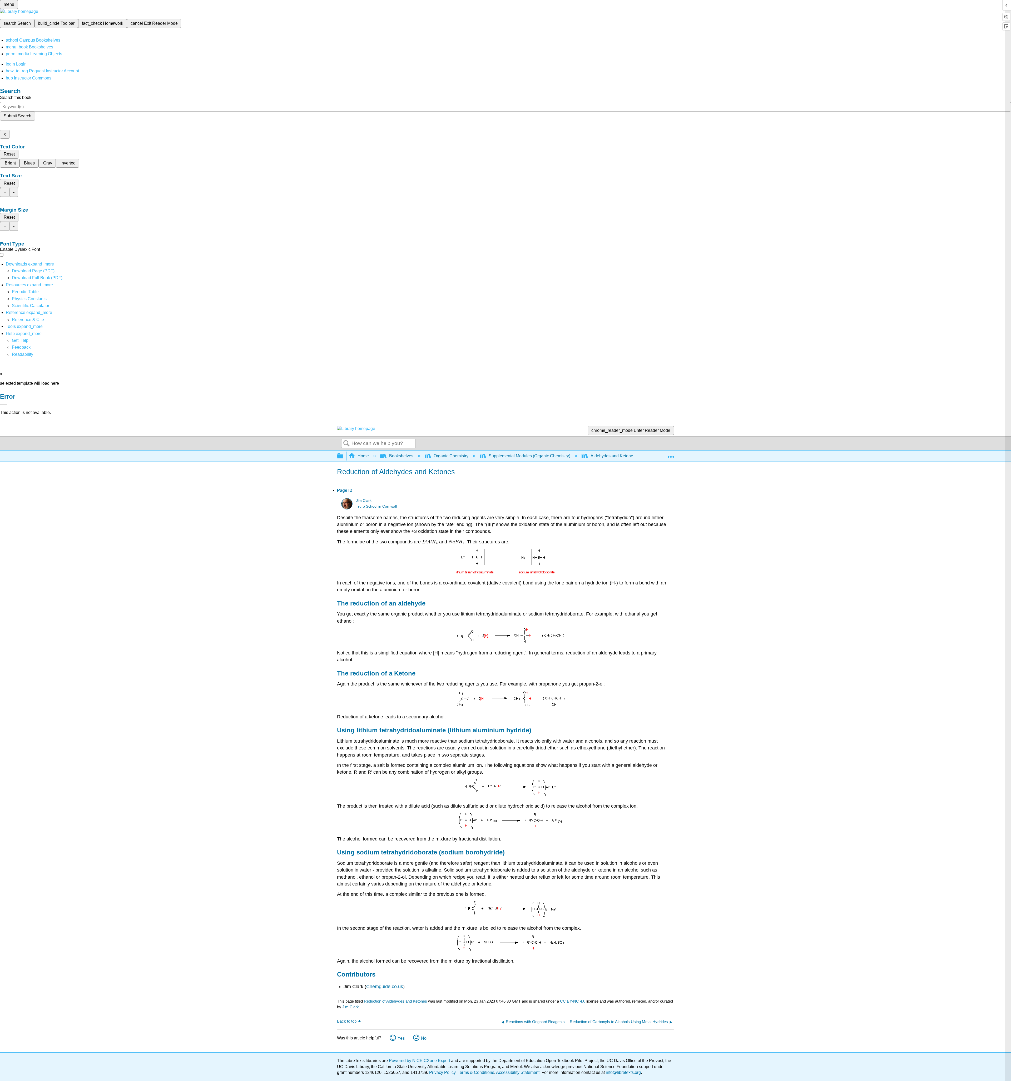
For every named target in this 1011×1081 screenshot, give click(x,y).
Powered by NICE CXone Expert (420, 1060)
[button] (21, 347)
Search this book (15, 97)
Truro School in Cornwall (376, 506)
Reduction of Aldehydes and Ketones (395, 1001)
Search (346, 443)
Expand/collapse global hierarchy (343, 456)
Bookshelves (401, 456)
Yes (401, 1038)
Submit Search (17, 116)
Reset (9, 154)
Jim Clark (363, 501)
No (424, 1038)
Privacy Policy (442, 1072)
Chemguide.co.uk (384, 986)
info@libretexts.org (623, 1072)
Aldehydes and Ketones (612, 456)
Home (363, 456)
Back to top (346, 1021)
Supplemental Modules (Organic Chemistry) (529, 456)
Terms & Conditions (476, 1072)
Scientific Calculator (30, 305)
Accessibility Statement (517, 1072)
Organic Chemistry (451, 456)
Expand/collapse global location (671, 454)
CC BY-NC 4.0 (572, 1001)
